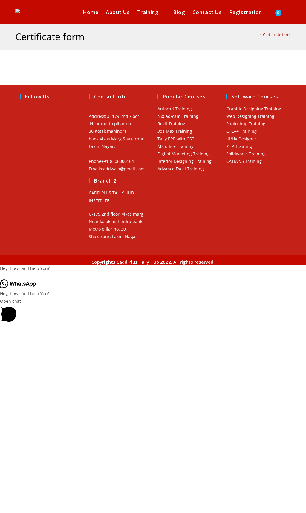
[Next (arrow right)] (7, 511)
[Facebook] (22, 111)
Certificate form (277, 34)
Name (12, 393)
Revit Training (171, 123)
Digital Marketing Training (183, 154)
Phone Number (21, 404)
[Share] (13, 503)
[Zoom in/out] (2, 503)
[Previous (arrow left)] (2, 511)
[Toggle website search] (289, 12)
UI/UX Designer (241, 139)
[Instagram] (22, 125)
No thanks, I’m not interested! (122, 486)
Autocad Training (174, 109)
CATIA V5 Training (244, 161)
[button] (153, 268)
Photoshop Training (245, 123)
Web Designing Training (250, 116)
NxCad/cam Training (177, 116)
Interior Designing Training (184, 161)
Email (11, 433)
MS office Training (175, 146)
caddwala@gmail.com (123, 168)
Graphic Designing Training (253, 109)
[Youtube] (22, 138)
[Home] (255, 34)
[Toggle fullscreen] (7, 503)
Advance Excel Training (180, 168)
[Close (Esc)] (18, 503)
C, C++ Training (241, 131)
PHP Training (239, 146)
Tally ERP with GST (175, 139)
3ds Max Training (174, 131)
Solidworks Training (246, 154)
